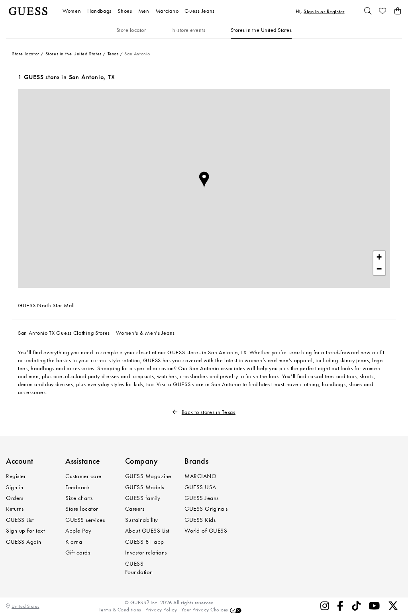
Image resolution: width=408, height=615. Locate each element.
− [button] (379, 269)
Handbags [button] (99, 11)
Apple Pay (78, 530)
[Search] (367, 11)
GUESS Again (23, 541)
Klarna (73, 541)
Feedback (77, 487)
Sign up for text (25, 530)
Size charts (79, 498)
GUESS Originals (206, 508)
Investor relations (146, 552)
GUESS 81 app (144, 541)
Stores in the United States (261, 30)
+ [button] (379, 257)
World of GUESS (205, 530)
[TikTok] (356, 606)
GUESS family (143, 498)
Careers (135, 508)
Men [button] (143, 11)
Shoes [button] (125, 11)
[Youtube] (374, 606)
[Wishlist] (382, 11)
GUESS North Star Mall (46, 305)
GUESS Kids (200, 519)
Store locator (131, 30)
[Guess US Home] (28, 11)
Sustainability (141, 519)
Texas (113, 54)
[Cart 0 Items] (397, 11)
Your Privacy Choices (204, 610)
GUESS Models (144, 487)
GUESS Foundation (139, 568)
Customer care (83, 476)
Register (16, 476)
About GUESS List (147, 530)
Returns (15, 508)
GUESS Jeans (201, 498)
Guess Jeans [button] (199, 11)
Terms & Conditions (120, 610)
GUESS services (85, 519)
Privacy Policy (161, 610)
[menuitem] (75, 11)
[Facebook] (340, 606)
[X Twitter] (393, 606)
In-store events (188, 30)
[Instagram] (325, 606)
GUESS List (19, 519)
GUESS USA (200, 487)
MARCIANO (200, 476)
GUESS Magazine (148, 476)
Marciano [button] (167, 11)
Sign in (15, 487)
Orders (14, 498)
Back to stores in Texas (208, 412)
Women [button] (72, 11)
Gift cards (77, 552)
